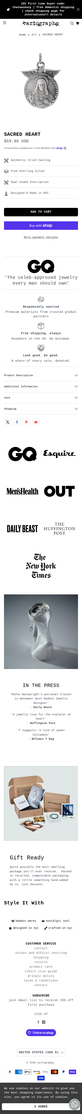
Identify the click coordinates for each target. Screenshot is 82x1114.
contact (41, 948)
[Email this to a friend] (35, 422)
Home (22, 34)
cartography (45, 1063)
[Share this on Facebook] (17, 422)
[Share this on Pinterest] (26, 422)
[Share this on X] (7, 422)
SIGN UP (41, 1014)
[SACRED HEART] (41, 82)
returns (41, 962)
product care (41, 967)
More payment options (41, 237)
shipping (41, 957)
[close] (78, 9)
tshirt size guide (41, 971)
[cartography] (41, 23)
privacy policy (41, 976)
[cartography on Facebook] (38, 1023)
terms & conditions (41, 980)
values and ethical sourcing (41, 953)
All (34, 34)
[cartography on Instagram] (43, 1023)
